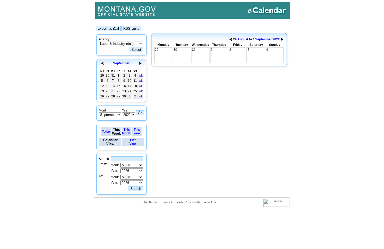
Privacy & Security (172, 202)
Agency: (104, 39)
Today (106, 131)
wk (141, 75)
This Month (126, 131)
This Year (136, 131)
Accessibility (193, 202)
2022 (276, 39)
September (121, 63)
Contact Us (209, 202)
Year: (125, 110)
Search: (104, 159)
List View (132, 142)
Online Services (150, 202)
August (242, 39)
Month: (103, 110)
